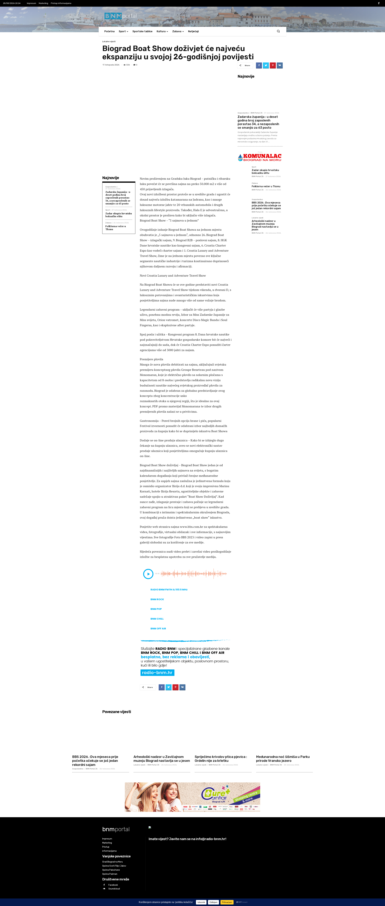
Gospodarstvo (111, 187)
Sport (122, 31)
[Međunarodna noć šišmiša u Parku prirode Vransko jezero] (284, 734)
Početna (109, 31)
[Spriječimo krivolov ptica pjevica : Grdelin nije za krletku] (223, 734)
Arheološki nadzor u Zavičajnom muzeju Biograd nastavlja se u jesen (265, 225)
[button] (278, 31)
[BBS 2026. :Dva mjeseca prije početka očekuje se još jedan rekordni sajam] (243, 204)
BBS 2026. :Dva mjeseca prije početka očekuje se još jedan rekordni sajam (266, 205)
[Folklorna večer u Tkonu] (243, 188)
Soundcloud (114, 888)
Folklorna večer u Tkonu (115, 228)
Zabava (176, 31)
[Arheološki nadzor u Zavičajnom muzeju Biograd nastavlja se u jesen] (243, 223)
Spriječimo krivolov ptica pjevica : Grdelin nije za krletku (221, 759)
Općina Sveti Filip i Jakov (114, 866)
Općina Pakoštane (111, 870)
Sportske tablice (142, 31)
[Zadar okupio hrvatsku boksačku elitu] (243, 172)
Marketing (43, 3)
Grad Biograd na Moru (112, 862)
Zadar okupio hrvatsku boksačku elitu (118, 215)
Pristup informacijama (61, 3)
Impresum (31, 3)
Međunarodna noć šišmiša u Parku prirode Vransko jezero (283, 759)
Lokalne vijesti (109, 41)
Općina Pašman (109, 874)
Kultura (161, 31)
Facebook (113, 885)
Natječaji (193, 31)
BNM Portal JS (256, 113)
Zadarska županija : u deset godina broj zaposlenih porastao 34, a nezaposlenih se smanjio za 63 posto (117, 197)
